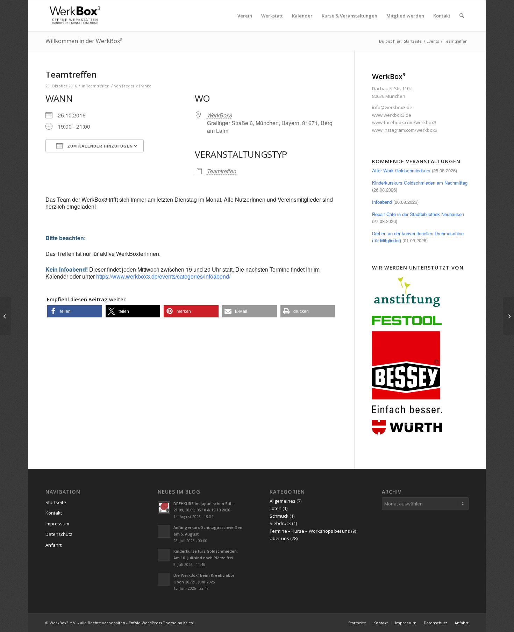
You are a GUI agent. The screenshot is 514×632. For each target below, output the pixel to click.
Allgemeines (282, 501)
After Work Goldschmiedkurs (401, 170)
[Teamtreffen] (5, 316)
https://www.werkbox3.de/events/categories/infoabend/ (163, 276)
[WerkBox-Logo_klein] (76, 15)
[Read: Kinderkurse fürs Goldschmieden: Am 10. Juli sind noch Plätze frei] (164, 555)
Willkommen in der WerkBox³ (83, 41)
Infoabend (382, 202)
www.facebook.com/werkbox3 (404, 122)
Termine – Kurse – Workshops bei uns (310, 531)
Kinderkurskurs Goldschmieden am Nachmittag (419, 182)
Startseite (55, 502)
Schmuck (279, 516)
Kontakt (53, 513)
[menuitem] (245, 15)
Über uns (279, 538)
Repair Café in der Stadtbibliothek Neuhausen (418, 214)
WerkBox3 (219, 115)
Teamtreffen (97, 86)
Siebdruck (280, 523)
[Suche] (462, 15)
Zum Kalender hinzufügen (99, 146)
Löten (275, 508)
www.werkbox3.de (391, 115)
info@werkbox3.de (392, 107)
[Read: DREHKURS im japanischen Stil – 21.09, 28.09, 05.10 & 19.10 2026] (164, 507)
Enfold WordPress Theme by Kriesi (161, 622)
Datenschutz (58, 534)
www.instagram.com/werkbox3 (404, 130)
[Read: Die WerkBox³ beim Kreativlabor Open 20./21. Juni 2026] (164, 579)
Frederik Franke (136, 86)
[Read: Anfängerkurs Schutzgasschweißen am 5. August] (164, 531)
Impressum (57, 523)
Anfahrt (53, 545)
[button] (74, 311)
